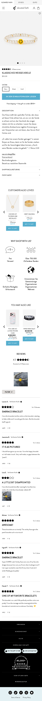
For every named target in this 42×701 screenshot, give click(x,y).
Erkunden (21, 624)
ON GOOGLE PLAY (31, 651)
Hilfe (21, 638)
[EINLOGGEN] (34, 8)
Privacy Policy (27, 697)
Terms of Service (15, 697)
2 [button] (20, 63)
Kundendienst (21, 631)
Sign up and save (21, 675)
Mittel (14, 89)
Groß (22, 89)
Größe (4, 85)
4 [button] (24, 63)
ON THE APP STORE (13, 651)
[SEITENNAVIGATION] (3, 8)
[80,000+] (21, 669)
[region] (21, 379)
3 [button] (22, 63)
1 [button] (18, 63)
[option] (21, 38)
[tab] (21, 110)
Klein (5, 89)
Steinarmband (7, 157)
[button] (11, 69)
